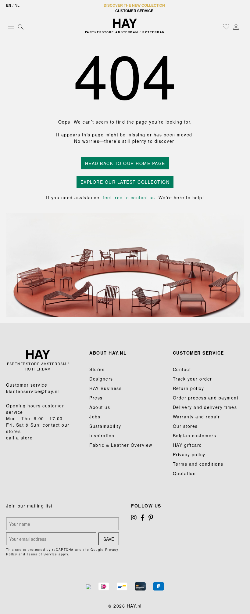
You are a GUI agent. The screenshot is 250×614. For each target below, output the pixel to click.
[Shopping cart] (242, 27)
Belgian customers (194, 435)
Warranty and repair (196, 417)
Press (96, 398)
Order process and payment (206, 398)
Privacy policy (189, 454)
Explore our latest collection (125, 182)
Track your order (192, 379)
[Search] (21, 26)
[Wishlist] (226, 26)
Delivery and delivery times (205, 407)
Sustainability (105, 426)
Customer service (134, 10)
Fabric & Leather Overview (120, 445)
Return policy (188, 388)
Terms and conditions (198, 464)
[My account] (236, 26)
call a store (19, 438)
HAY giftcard (187, 445)
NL (17, 5)
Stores (97, 369)
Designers (101, 379)
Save (108, 539)
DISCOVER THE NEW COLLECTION (134, 5)
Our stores (185, 426)
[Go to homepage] (125, 23)
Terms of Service (42, 554)
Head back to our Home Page (125, 163)
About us (99, 407)
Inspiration (102, 435)
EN (8, 5)
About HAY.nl (108, 353)
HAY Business (105, 388)
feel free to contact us (129, 197)
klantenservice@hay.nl (32, 391)
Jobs (94, 417)
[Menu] (11, 26)
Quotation (184, 473)
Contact (182, 369)
